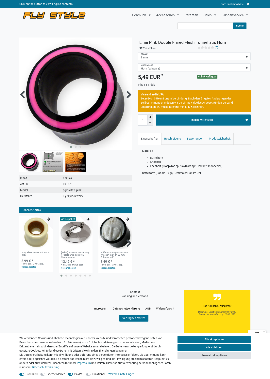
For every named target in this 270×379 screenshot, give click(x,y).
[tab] (149, 138)
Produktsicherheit (220, 138)
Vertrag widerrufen (133, 318)
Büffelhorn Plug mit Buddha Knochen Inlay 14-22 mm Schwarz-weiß (114, 255)
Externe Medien (55, 374)
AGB (148, 308)
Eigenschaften (150, 138)
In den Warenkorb (202, 119)
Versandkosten (29, 267)
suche (240, 25)
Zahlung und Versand (135, 296)
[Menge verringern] (150, 123)
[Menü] (263, 332)
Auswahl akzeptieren (214, 355)
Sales (208, 15)
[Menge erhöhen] (150, 117)
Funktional (98, 374)
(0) (216, 47)
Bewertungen (195, 138)
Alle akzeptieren (214, 339)
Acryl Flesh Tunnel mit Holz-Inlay (35, 253)
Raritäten (191, 15)
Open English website (232, 4)
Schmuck (139, 15)
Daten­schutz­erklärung (126, 308)
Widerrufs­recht (165, 308)
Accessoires (166, 15)
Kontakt (135, 292)
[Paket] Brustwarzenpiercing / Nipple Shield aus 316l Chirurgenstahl (75, 255)
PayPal (78, 374)
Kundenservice (233, 15)
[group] (36, 232)
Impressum (100, 308)
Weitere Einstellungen (121, 374)
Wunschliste (149, 48)
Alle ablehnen (214, 347)
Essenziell (32, 374)
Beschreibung (172, 138)
